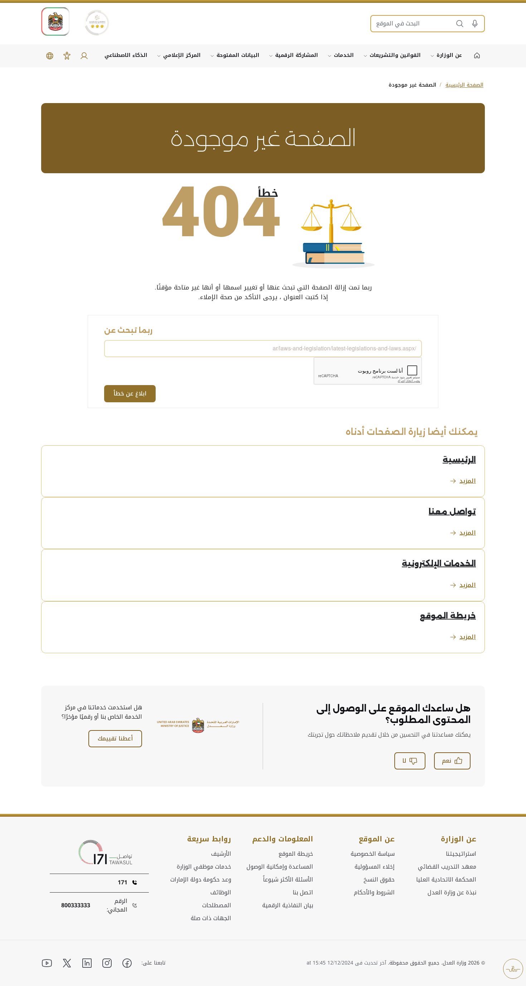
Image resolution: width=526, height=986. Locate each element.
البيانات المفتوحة (237, 55)
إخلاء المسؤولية (375, 867)
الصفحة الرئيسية (464, 85)
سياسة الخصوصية (373, 854)
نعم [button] (446, 760)
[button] (477, 23)
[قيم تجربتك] (513, 969)
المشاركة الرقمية (296, 55)
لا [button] (404, 760)
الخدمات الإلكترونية (439, 563)
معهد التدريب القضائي (447, 867)
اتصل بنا (303, 892)
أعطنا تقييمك (115, 738)
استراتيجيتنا (461, 854)
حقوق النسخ (379, 879)
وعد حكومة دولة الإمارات (200, 879)
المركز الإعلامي (182, 55)
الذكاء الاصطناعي (125, 55)
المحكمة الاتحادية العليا (446, 879)
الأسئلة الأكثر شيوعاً (288, 879)
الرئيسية (459, 459)
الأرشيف (221, 854)
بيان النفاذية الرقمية (287, 905)
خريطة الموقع (448, 615)
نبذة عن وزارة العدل (452, 892)
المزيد (467, 480)
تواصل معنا (452, 511)
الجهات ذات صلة (211, 918)
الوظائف (220, 892)
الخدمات (344, 55)
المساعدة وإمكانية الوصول (280, 867)
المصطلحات (216, 905)
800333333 (75, 905)
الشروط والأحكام (374, 892)
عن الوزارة (449, 55)
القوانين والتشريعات (395, 55)
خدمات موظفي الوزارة (204, 867)
